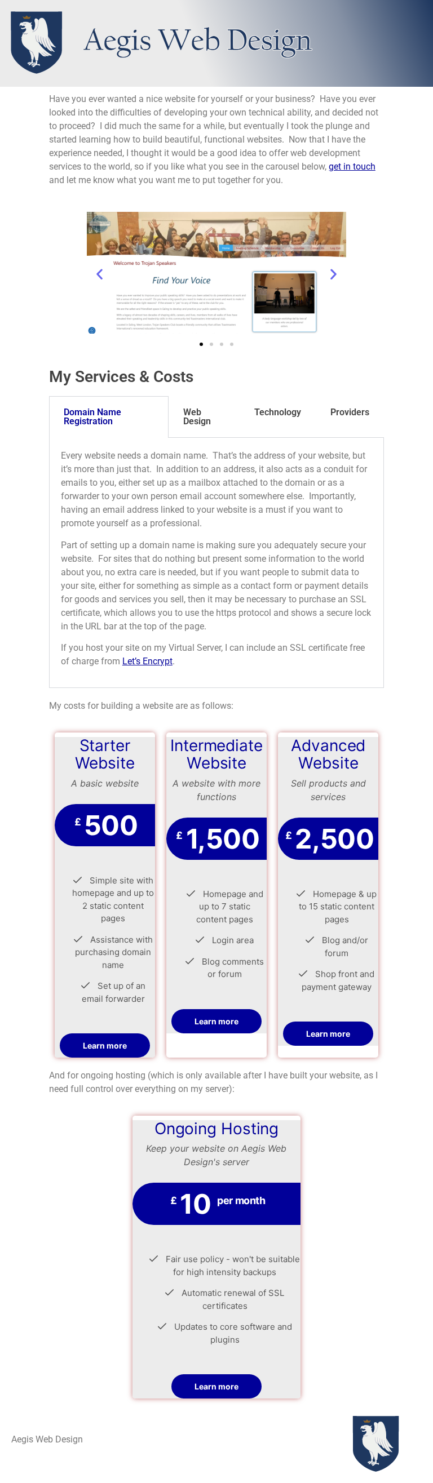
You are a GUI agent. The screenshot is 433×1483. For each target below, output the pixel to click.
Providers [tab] (349, 412)
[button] (99, 274)
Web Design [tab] (197, 417)
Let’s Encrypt (147, 661)
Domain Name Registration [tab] (92, 417)
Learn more (105, 1045)
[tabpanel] (216, 563)
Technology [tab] (277, 412)
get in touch (352, 166)
